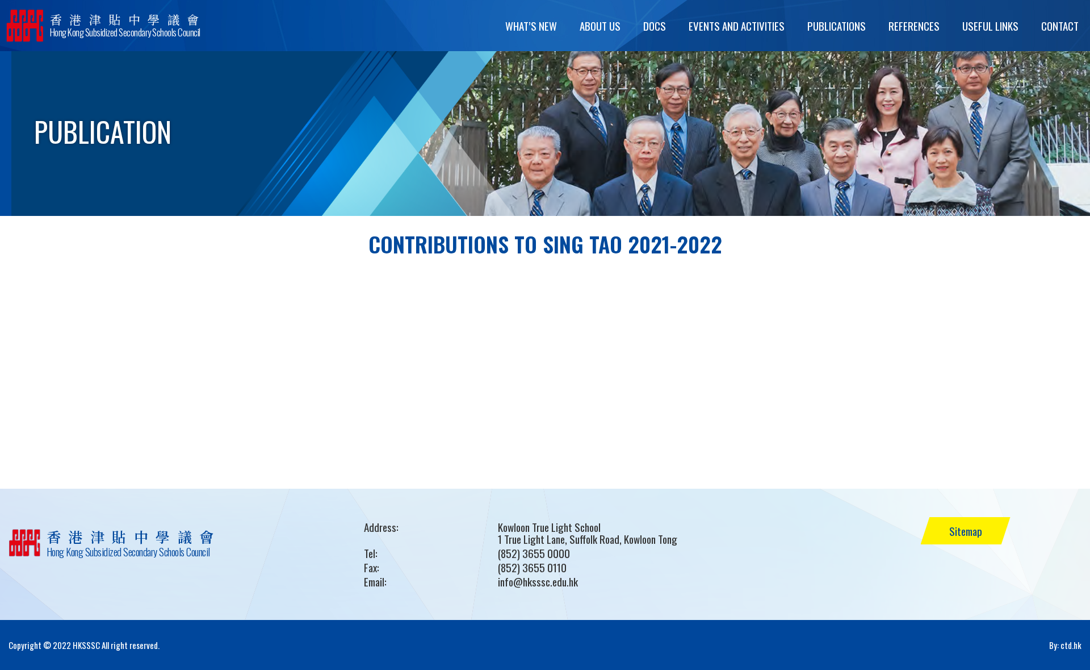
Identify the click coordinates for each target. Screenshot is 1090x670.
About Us (600, 26)
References (914, 26)
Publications (836, 26)
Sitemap (965, 531)
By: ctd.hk (1065, 645)
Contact (1060, 26)
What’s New (531, 26)
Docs (654, 26)
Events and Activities (737, 26)
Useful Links (990, 26)
